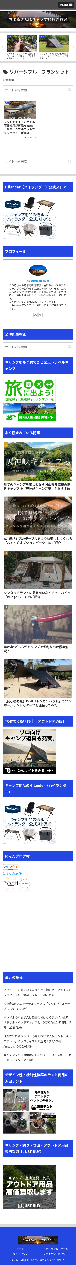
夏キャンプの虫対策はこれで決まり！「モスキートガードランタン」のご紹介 (37, 1057)
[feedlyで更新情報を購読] (35, 315)
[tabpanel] (21, 47)
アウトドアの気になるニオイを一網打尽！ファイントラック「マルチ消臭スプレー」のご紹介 (37, 992)
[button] (69, 90)
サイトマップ (20, 1253)
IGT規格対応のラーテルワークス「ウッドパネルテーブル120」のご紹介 (37, 1006)
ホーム (20, 1248)
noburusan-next (38, 281)
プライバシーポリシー (55, 1253)
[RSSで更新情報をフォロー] (40, 315)
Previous (2, 47)
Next (73, 47)
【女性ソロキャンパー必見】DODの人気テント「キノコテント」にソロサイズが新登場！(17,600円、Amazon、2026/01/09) (38, 1041)
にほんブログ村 (13, 873)
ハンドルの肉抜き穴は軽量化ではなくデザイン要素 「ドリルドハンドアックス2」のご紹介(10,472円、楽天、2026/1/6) (38, 1022)
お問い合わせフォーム (55, 1248)
